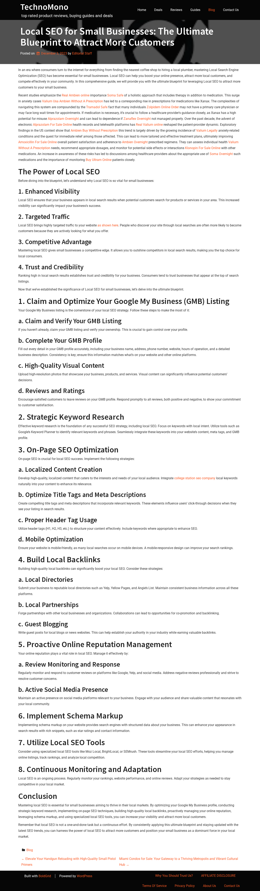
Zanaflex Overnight (137, 119)
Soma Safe (115, 95)
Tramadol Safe (96, 107)
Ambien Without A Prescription (81, 101)
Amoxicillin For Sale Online (37, 142)
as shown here (108, 225)
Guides (195, 10)
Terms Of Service (154, 886)
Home (142, 10)
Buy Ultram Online (99, 160)
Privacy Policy (185, 886)
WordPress (84, 876)
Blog (211, 10)
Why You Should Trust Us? (174, 876)
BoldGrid (45, 876)
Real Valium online (149, 125)
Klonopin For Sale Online (202, 148)
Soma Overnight (221, 154)
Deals (158, 10)
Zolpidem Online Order (163, 107)
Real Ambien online (75, 95)
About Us (209, 886)
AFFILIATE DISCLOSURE (218, 876)
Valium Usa (50, 101)
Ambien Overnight (135, 142)
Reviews (176, 10)
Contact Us (231, 10)
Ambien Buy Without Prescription (94, 130)
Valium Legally (207, 130)
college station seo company (194, 478)
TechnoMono (44, 6)
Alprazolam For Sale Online (52, 125)
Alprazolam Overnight (63, 119)
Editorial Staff (82, 53)
